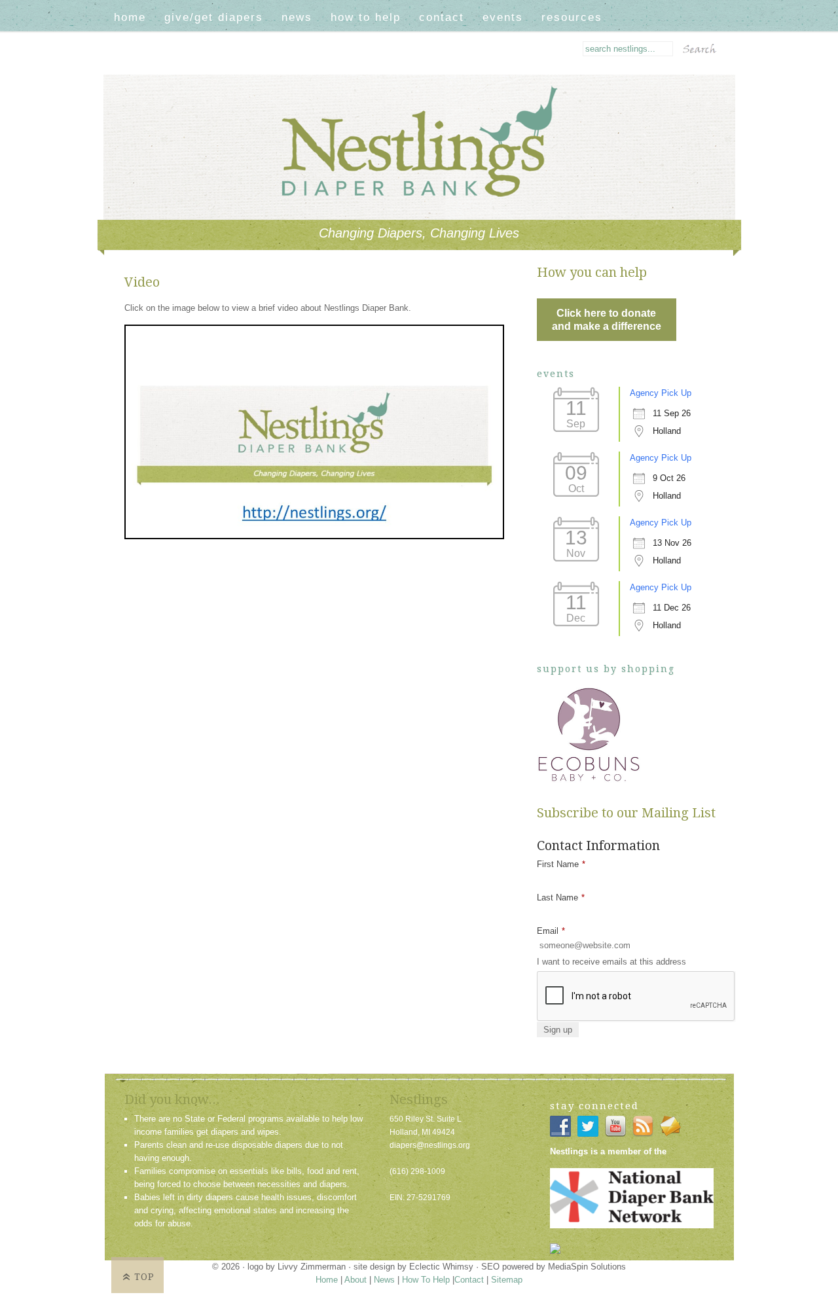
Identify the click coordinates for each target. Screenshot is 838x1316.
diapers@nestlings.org (430, 1145)
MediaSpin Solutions (587, 1267)
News (297, 17)
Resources (571, 17)
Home (130, 17)
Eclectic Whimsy (441, 1267)
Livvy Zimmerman (312, 1267)
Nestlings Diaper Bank (430, 94)
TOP (144, 1277)
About (355, 1280)
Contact (441, 17)
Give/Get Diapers (213, 17)
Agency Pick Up (660, 393)
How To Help (366, 17)
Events (503, 17)
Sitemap (506, 1280)
